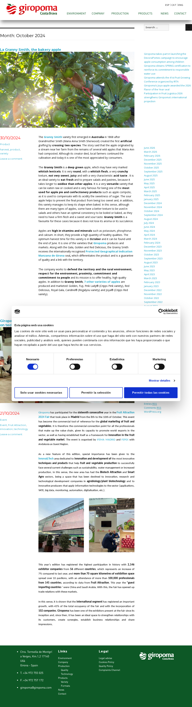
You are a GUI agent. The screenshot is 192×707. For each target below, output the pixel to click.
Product (5, 144)
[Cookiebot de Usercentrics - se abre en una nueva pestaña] (161, 311)
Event (3, 419)
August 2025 (151, 175)
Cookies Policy (106, 662)
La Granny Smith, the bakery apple (30, 50)
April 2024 (149, 234)
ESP (167, 5)
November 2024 (153, 207)
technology (21, 428)
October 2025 (151, 167)
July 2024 (149, 223)
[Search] (188, 27)
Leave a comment (11, 158)
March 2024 (150, 238)
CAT (173, 5)
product (15, 149)
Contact (180, 13)
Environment (76, 13)
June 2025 (149, 179)
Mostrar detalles (159, 380)
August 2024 (151, 219)
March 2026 (150, 151)
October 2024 (151, 211)
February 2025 (152, 195)
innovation (6, 428)
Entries (150, 403)
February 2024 (152, 242)
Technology (67, 673)
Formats (65, 685)
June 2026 (149, 147)
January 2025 (151, 199)
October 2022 (151, 298)
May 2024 (149, 230)
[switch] (75, 367)
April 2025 (149, 187)
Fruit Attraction (17, 425)
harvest (4, 149)
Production (120, 13)
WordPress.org (152, 411)
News (165, 13)
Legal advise (105, 658)
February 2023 (152, 282)
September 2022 (153, 302)
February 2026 (152, 155)
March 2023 (150, 278)
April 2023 (149, 274)
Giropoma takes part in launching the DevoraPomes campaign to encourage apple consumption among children (166, 57)
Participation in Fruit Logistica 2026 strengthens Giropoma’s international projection (165, 97)
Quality (64, 669)
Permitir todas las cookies (151, 392)
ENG (180, 5)
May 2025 (149, 183)
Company (98, 13)
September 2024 (153, 215)
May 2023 (149, 270)
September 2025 (153, 171)
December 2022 (153, 290)
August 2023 (151, 262)
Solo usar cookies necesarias (41, 392)
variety (4, 153)
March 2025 (150, 191)
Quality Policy (106, 665)
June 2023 (149, 266)
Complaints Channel (109, 669)
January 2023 (151, 286)
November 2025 (153, 163)
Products (145, 13)
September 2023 (153, 258)
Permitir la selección (96, 392)
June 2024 (149, 227)
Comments (152, 407)
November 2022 (153, 294)
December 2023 (153, 246)
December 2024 (153, 203)
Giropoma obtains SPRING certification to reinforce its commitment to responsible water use (167, 69)
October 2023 (151, 254)
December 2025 (153, 159)
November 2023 (153, 250)
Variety (64, 681)
